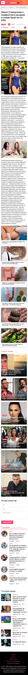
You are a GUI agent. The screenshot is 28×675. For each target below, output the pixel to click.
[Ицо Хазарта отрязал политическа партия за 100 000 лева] (14, 485)
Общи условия (13, 659)
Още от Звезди (7, 351)
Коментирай (7, 522)
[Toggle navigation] (3, 2)
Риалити (14, 616)
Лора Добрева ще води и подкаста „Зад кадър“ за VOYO (20, 610)
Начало (3, 7)
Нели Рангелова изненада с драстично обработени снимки (18, 579)
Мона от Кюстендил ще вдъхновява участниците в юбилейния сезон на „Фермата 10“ (19, 622)
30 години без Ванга (19, 642)
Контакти (13, 657)
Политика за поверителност (13, 661)
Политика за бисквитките (13, 663)
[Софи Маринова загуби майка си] (14, 461)
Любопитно (11, 567)
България (15, 639)
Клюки (10, 531)
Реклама (13, 654)
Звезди (11, 7)
